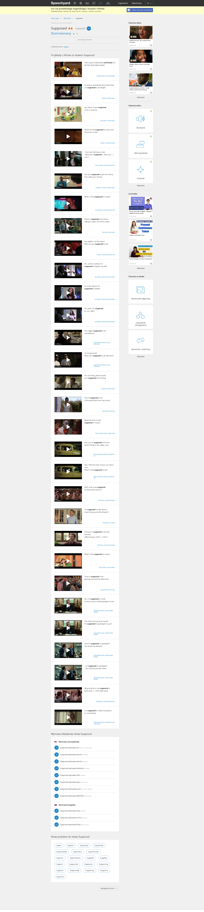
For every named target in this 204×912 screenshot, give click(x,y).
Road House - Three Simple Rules (106, 500)
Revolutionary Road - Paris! (108, 388)
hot (95, 132)
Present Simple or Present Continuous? (140, 259)
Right (103, 87)
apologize (105, 601)
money (99, 177)
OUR (92, 65)
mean (107, 197)
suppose (66, 47)
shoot (90, 107)
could (98, 601)
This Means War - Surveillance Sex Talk (105, 210)
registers (87, 221)
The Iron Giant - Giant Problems (107, 567)
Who (86, 244)
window (99, 646)
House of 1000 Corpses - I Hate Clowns (105, 433)
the (106, 174)
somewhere (89, 333)
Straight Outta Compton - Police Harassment (102, 343)
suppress (104, 870)
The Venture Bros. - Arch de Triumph (105, 75)
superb (70, 845)
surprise (93, 110)
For (98, 221)
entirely (87, 534)
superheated (61, 851)
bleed (97, 288)
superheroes (93, 851)
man (103, 152)
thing (93, 375)
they (112, 85)
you (93, 244)
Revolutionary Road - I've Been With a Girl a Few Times (104, 722)
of (100, 465)
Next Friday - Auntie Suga (108, 411)
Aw (85, 107)
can (109, 154)
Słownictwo (67, 18)
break (90, 646)
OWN (96, 65)
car (107, 465)
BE (85, 65)
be (87, 110)
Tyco (86, 177)
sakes (107, 221)
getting (87, 579)
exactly (103, 375)
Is (90, 130)
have (86, 691)
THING (96, 63)
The (86, 668)
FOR (88, 65)
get (103, 174)
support (59, 864)
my (102, 266)
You (86, 152)
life (105, 266)
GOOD (101, 65)
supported (73, 864)
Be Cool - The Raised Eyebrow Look (106, 254)
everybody (97, 85)
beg (96, 266)
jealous (109, 710)
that (93, 130)
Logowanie (123, 3)
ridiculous (97, 152)
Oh (85, 264)
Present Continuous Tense (136, 235)
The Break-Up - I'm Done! (108, 522)
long (88, 85)
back (106, 691)
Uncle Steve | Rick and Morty (107, 120)
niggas (90, 331)
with (90, 177)
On (85, 353)
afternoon (105, 579)
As (85, 85)
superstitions (75, 858)
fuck (93, 420)
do (99, 87)
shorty (110, 174)
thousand (90, 400)
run (87, 311)
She (85, 174)
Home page (55, 18)
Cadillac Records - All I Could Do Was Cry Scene (139, 41)
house (107, 400)
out (95, 241)
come (103, 599)
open (94, 221)
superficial (84, 845)
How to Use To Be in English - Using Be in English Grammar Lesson (140, 212)
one (89, 375)
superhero (77, 851)
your (94, 177)
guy (93, 537)
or (85, 713)
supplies (103, 858)
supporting (103, 864)
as (91, 85)
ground (93, 353)
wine (90, 691)
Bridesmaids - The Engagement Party (105, 701)
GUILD (91, 63)
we (96, 487)
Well (86, 487)
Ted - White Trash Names (108, 232)
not (98, 688)
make (100, 710)
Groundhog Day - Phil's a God (107, 589)
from (99, 400)
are (85, 87)
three (106, 219)
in (95, 445)
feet (95, 400)
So (85, 286)
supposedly (74, 870)
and (85, 643)
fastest (87, 445)
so (88, 264)
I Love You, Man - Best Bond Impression (105, 165)
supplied (90, 858)
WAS (101, 63)
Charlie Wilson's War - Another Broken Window (103, 611)
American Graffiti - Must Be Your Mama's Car (104, 454)
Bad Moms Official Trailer (108, 98)
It (93, 107)
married (93, 579)
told (89, 621)
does (104, 85)
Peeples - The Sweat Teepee (108, 142)
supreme (60, 876)
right (92, 311)
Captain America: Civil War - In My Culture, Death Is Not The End (139, 89)
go (98, 621)
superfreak (99, 845)
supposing (90, 870)
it (86, 710)
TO (114, 63)
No (85, 599)
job (96, 668)
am (91, 154)
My (85, 688)
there (111, 465)
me (112, 130)
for (99, 266)
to (97, 87)
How (105, 154)
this (90, 132)
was (96, 107)
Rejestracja (137, 3)
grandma (90, 688)
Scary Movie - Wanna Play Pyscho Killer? (105, 277)
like (90, 465)
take (99, 509)
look (90, 152)
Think (86, 132)
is (93, 132)
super (58, 845)
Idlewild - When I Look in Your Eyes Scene (139, 65)
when (93, 490)
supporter (88, 864)
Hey (85, 442)
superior (59, 858)
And (86, 532)
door (102, 241)
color (97, 465)
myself (105, 621)
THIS (86, 63)
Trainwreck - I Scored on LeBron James (105, 187)
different (87, 537)
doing (103, 378)
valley (102, 445)
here (88, 601)
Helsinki (92, 668)
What (86, 130)
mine (104, 668)
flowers (105, 512)
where (97, 264)
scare (108, 130)
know (88, 490)
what (108, 85)
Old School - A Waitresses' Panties (106, 545)
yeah (89, 308)
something (91, 713)
